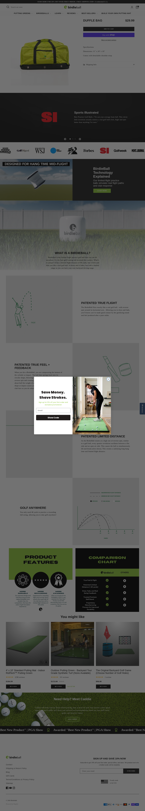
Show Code (53, 417)
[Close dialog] (108, 379)
